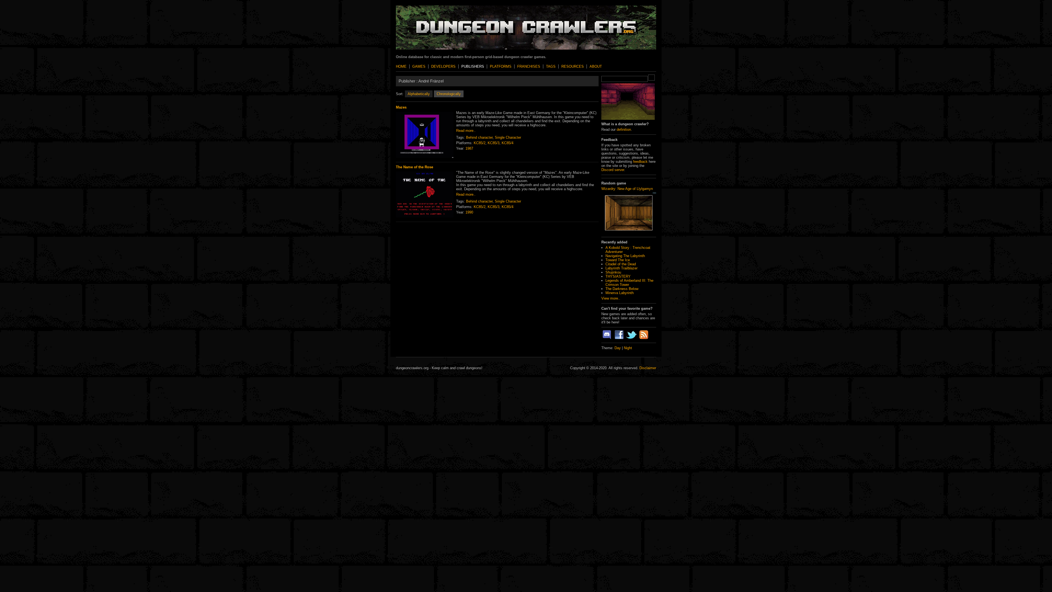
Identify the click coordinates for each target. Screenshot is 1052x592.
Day (617, 348)
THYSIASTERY (618, 276)
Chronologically (449, 94)
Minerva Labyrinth (619, 293)
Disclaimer (647, 368)
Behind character (479, 137)
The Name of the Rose (414, 167)
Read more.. (466, 131)
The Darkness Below (621, 289)
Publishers (472, 66)
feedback (640, 162)
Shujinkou (613, 272)
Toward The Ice (617, 260)
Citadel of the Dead (620, 264)
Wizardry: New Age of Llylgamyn (627, 189)
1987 (469, 148)
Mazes (401, 107)
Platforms (500, 66)
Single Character (508, 137)
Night (628, 348)
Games (418, 66)
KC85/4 (507, 143)
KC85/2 (479, 143)
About (596, 66)
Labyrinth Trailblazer (621, 268)
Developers (443, 66)
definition (624, 129)
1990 (469, 212)
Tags (551, 66)
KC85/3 (493, 143)
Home (401, 66)
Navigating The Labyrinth (625, 256)
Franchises (528, 66)
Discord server (612, 170)
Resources (572, 66)
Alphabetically (419, 94)
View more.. (610, 298)
